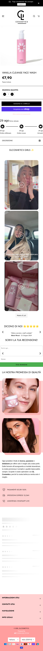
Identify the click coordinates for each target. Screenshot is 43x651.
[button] (3, 16)
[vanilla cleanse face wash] (21, 47)
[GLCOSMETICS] (21, 16)
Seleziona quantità (10, 90)
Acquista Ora (21, 4)
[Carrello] (38, 16)
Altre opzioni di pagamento (21, 114)
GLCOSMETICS (24, 628)
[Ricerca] (34, 16)
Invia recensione (21, 364)
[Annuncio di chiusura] (38, 3)
